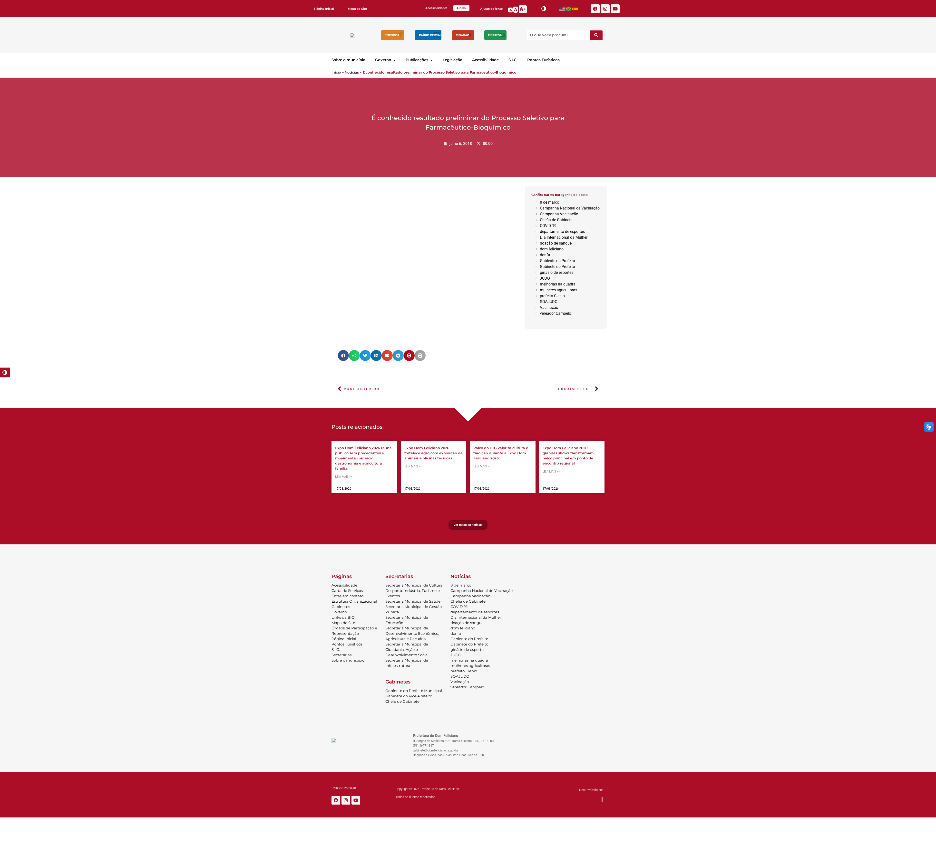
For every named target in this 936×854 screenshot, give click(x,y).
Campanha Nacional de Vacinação (570, 208)
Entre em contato (347, 596)
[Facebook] (595, 8)
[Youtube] (615, 8)
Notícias (352, 72)
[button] (343, 355)
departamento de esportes (562, 231)
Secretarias (341, 655)
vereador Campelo (555, 313)
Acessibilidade (485, 59)
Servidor (392, 35)
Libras (461, 8)
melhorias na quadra (557, 284)
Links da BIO (343, 617)
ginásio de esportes (556, 272)
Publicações (417, 59)
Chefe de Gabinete (402, 701)
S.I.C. (512, 59)
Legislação (452, 59)
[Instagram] (605, 8)
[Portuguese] (569, 8)
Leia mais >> (343, 476)
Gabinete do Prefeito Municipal (413, 690)
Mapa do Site (357, 8)
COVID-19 (548, 225)
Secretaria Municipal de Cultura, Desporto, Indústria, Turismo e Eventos (414, 590)
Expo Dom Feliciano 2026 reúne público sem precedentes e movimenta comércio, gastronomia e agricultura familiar (363, 458)
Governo (383, 59)
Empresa (495, 35)
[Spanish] (575, 8)
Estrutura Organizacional (354, 601)
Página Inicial (324, 8)
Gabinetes (341, 606)
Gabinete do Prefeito (557, 266)
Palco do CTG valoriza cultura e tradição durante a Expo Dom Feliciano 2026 (500, 453)
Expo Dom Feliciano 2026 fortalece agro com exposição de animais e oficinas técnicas (433, 453)
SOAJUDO (548, 301)
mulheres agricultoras (558, 290)
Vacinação (549, 307)
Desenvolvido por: (591, 790)
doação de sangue (556, 243)
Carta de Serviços (347, 590)
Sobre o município (348, 59)
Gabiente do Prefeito (557, 260)
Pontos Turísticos (543, 59)
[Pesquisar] (596, 35)
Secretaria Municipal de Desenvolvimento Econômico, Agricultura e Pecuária (412, 633)
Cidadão (462, 35)
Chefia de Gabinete (556, 220)
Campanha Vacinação (559, 214)
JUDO (545, 278)
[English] (562, 8)
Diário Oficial (430, 35)
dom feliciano (552, 249)
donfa (545, 255)
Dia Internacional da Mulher (563, 237)
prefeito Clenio (552, 296)
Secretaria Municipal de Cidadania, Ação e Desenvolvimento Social (407, 649)
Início (336, 72)
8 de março (549, 202)
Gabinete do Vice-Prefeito (408, 696)
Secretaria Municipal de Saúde (412, 601)
